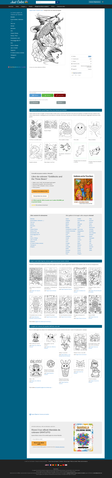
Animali (38, 10)
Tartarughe (91, 238)
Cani (67, 234)
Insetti (79, 232)
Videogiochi (33, 245)
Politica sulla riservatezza (83, 461)
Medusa (79, 245)
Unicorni (91, 246)
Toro (90, 243)
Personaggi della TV (35, 234)
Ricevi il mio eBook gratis (39, 443)
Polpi (90, 218)
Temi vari (32, 222)
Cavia (67, 239)
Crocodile (68, 246)
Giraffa (79, 225)
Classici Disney (34, 229)
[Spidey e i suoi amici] (65, 350)
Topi (90, 241)
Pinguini (79, 253)
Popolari (30, 6)
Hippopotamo (81, 231)
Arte (31, 227)
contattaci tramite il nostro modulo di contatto (75, 473)
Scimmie (91, 229)
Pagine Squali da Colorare (66, 289)
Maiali (79, 243)
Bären (67, 225)
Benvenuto (11, 6)
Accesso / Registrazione (94, 1)
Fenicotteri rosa (81, 220)
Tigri (90, 239)
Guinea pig (80, 229)
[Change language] (102, 2)
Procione (91, 220)
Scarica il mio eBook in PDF (40, 191)
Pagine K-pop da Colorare (51, 316)
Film (31, 236)
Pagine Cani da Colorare (66, 316)
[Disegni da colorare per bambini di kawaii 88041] (50, 368)
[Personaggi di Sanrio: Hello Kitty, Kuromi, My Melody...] (95, 341)
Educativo (32, 225)
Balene (67, 224)
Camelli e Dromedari (70, 231)
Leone (79, 238)
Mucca (79, 246)
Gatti (79, 222)
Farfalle (79, 218)
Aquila (67, 218)
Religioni (32, 246)
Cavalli (67, 238)
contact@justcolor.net (97, 473)
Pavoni (79, 250)
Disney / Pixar (33, 231)
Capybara (68, 236)
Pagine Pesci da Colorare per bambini (56, 110)
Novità (17, 6)
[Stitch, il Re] (35, 377)
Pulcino (91, 222)
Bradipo (67, 227)
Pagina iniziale (32, 10)
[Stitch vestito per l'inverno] (35, 341)
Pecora (79, 252)
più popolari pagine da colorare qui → (44, 387)
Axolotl (67, 222)
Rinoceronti (92, 227)
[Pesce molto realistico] (80, 158)
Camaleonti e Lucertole (71, 229)
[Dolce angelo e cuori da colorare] (50, 341)
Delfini (67, 248)
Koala (79, 234)
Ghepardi (80, 224)
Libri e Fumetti (33, 239)
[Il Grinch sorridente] (95, 377)
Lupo (79, 241)
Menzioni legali (67, 461)
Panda (79, 248)
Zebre (90, 250)
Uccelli (90, 245)
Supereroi (32, 241)
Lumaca (79, 239)
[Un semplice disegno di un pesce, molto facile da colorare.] (65, 151)
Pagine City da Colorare (51, 290)
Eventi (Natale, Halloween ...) (37, 220)
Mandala (32, 218)
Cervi (67, 241)
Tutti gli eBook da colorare (40, 196)
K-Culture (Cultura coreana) (36, 243)
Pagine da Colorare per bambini (40, 414)
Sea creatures (92, 232)
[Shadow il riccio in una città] (80, 350)
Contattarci (61, 461)
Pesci (42, 10)
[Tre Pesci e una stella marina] (35, 137)
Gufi (78, 227)
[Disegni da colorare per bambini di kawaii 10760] (65, 377)
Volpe (90, 248)
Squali (90, 236)
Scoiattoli (91, 231)
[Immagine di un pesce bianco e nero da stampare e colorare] (95, 159)
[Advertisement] (47, 79)
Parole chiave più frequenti (53, 461)
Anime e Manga (34, 238)
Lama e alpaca (81, 236)
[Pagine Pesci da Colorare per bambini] (30, 414)
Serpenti (91, 234)
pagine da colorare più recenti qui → (43, 321)
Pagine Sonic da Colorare (81, 354)
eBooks (52, 6)
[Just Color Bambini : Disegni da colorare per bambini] (19, 1)
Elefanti (67, 252)
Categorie (23, 6)
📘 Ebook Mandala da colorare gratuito (17, 67)
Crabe (67, 245)
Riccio (90, 225)
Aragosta (68, 220)
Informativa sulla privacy (59, 446)
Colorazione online (61, 6)
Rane (90, 224)
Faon (67, 253)
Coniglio (68, 243)
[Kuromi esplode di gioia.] (80, 368)
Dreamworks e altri (34, 232)
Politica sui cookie (73, 461)
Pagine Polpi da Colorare (81, 318)
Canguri (67, 232)
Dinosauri (68, 250)
